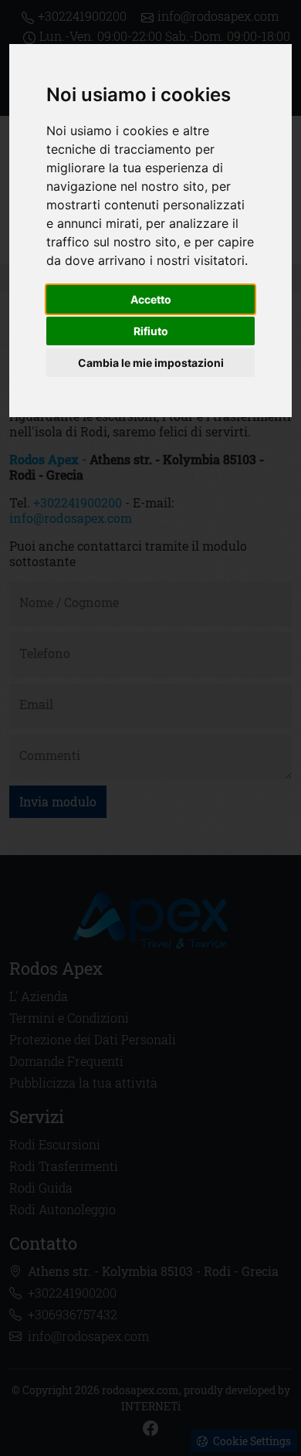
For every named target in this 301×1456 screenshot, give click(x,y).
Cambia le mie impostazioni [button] (151, 362)
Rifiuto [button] (151, 331)
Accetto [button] (150, 299)
